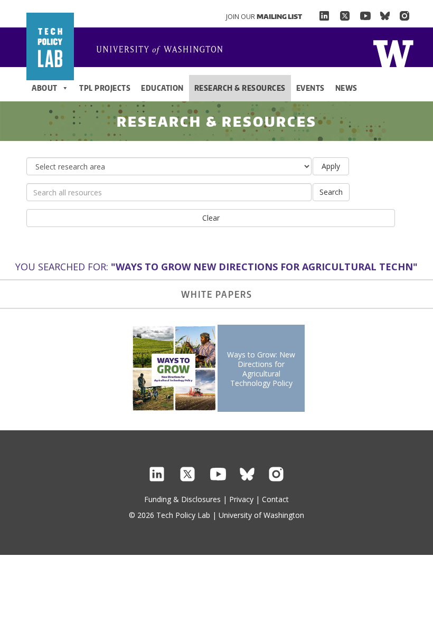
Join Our (264, 16)
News (346, 88)
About (45, 88)
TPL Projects (104, 88)
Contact (275, 499)
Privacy (241, 499)
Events (310, 88)
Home (393, 52)
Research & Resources (240, 88)
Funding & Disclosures (182, 499)
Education (162, 88)
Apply (330, 166)
